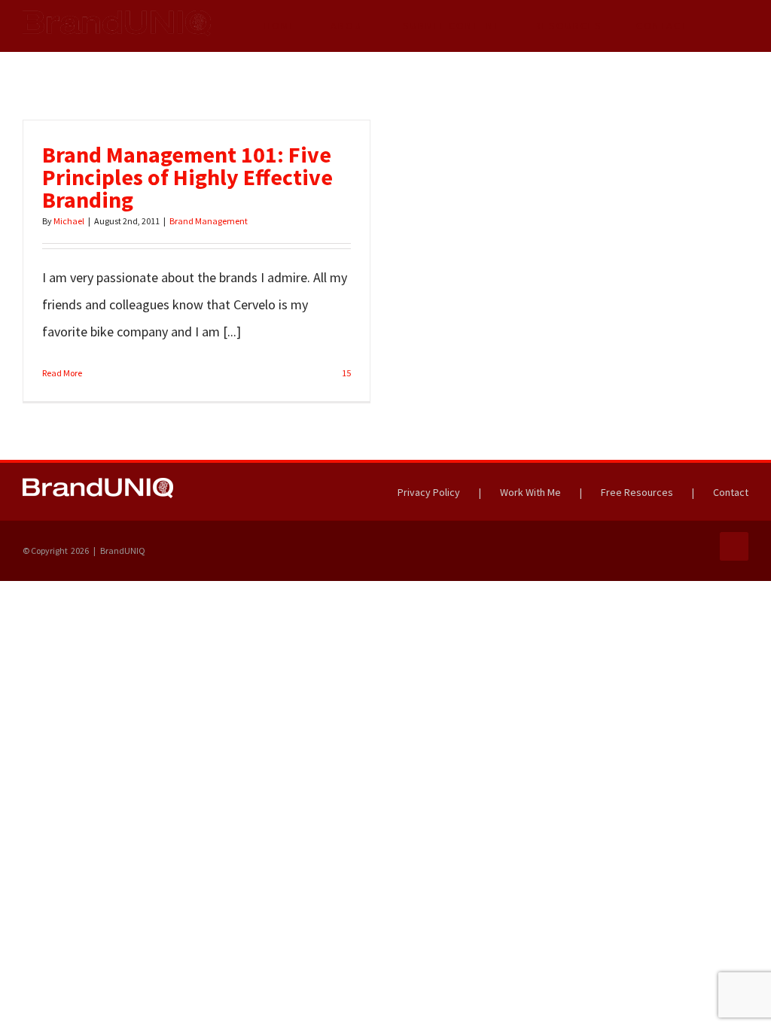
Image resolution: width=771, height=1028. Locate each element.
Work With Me (530, 492)
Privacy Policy (429, 492)
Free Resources (637, 492)
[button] (726, 26)
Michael (68, 221)
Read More (62, 373)
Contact (730, 492)
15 (345, 373)
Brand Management (208, 221)
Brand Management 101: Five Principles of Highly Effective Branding (187, 177)
